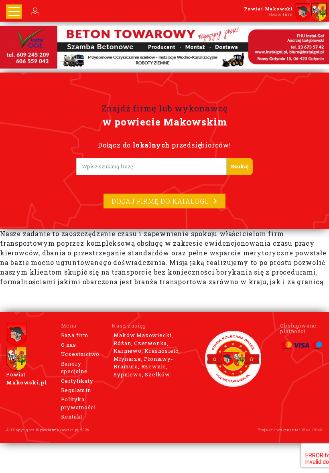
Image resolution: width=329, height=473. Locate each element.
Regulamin (76, 390)
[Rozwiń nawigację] (14, 11)
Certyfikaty (77, 380)
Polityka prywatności (78, 403)
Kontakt (72, 416)
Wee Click (312, 430)
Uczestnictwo (80, 354)
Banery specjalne (74, 367)
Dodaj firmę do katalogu (160, 201)
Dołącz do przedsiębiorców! (164, 145)
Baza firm (75, 335)
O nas (68, 344)
